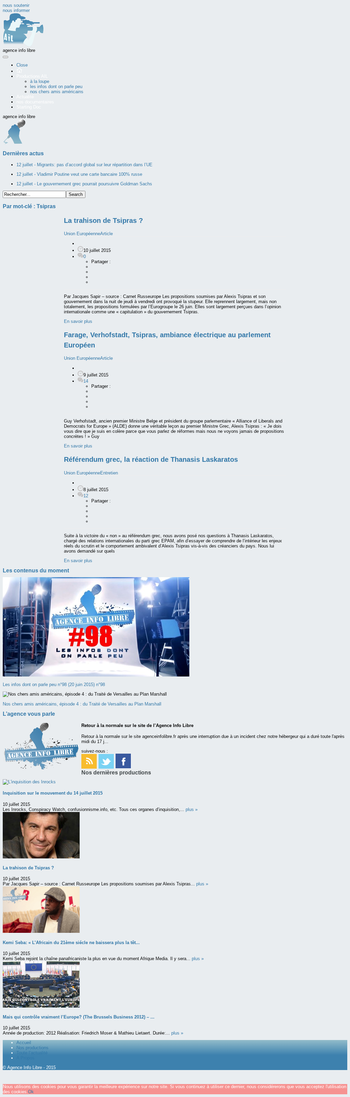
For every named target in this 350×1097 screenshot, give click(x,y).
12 (85, 495)
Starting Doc (28, 107)
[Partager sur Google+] (94, 271)
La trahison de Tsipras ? (103, 220)
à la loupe (39, 81)
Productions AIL (32, 76)
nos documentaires (35, 101)
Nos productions (32, 1047)
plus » (192, 809)
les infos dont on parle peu (56, 86)
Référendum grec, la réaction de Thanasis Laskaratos (151, 459)
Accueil (23, 1042)
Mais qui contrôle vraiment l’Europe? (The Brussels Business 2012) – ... (78, 1017)
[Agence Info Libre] (23, 45)
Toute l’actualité (32, 1052)
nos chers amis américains (56, 91)
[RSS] (89, 767)
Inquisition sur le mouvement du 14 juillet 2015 (53, 793)
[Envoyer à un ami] (94, 282)
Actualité (25, 96)
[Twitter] (106, 767)
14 (85, 381)
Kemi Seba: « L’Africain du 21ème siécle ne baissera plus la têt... (71, 942)
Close (22, 65)
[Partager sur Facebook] (94, 266)
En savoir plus (78, 321)
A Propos (25, 1057)
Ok (31, 1091)
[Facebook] (123, 767)
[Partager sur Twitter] (94, 277)
